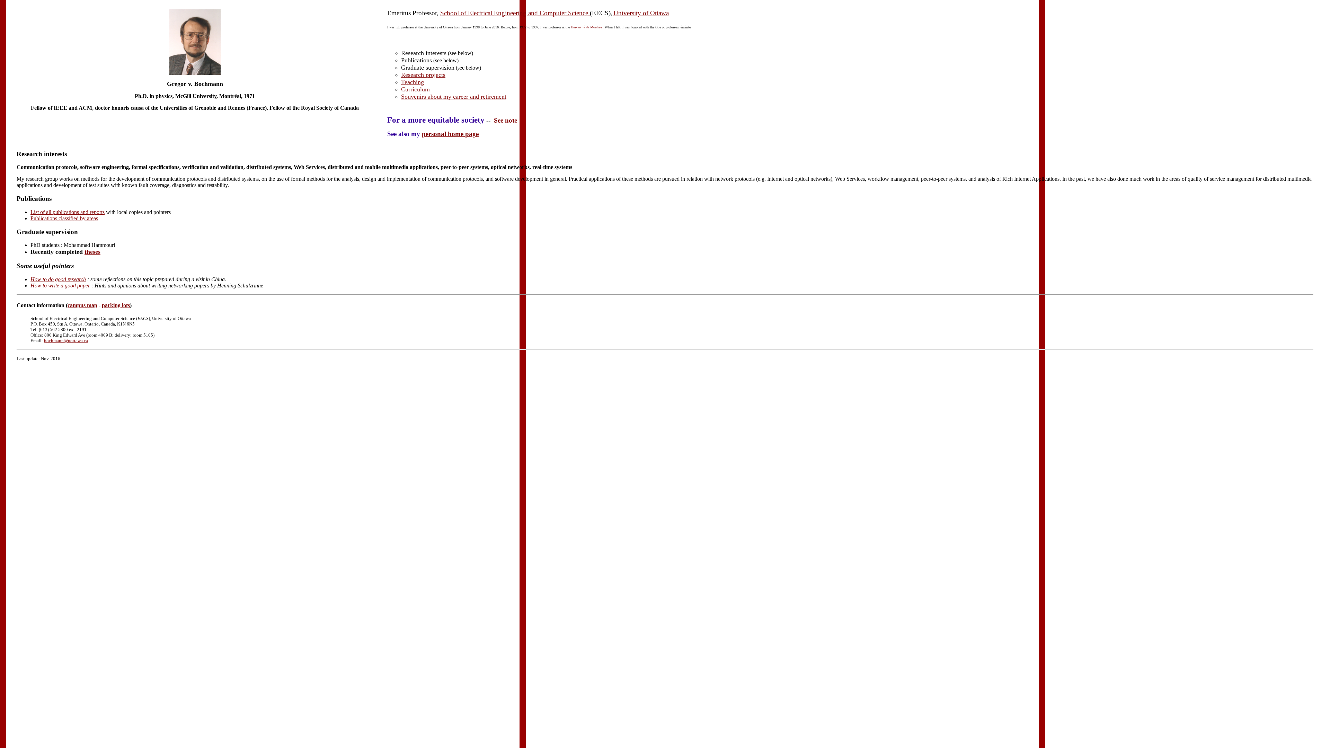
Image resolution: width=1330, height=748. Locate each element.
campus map (82, 305)
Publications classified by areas (64, 218)
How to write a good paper (60, 285)
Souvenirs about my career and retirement (453, 96)
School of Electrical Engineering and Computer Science (515, 13)
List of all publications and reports (67, 212)
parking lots (116, 305)
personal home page (450, 133)
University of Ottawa (641, 13)
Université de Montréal (587, 27)
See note (505, 120)
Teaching (412, 82)
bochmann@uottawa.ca (66, 340)
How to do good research (58, 279)
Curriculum (415, 89)
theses (92, 251)
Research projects (423, 74)
